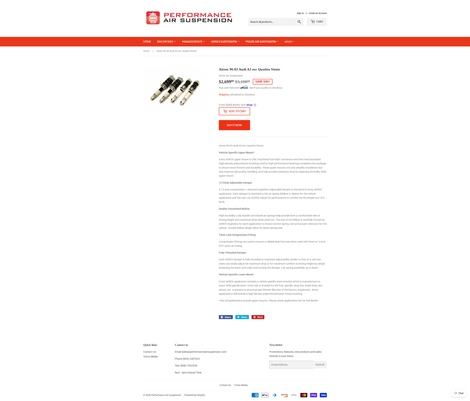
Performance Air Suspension (166, 395)
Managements (192, 41)
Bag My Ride (165, 41)
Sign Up (320, 364)
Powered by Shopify (194, 395)
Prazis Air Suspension (261, 41)
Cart (319, 21)
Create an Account (318, 13)
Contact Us (149, 351)
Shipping (224, 94)
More (288, 41)
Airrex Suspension (224, 41)
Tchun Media (150, 356)
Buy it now (234, 125)
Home (147, 41)
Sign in (300, 13)
